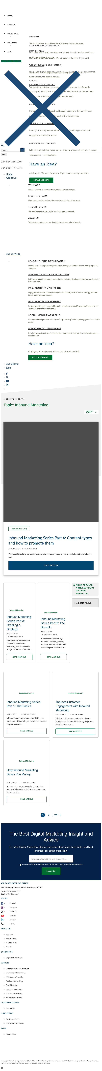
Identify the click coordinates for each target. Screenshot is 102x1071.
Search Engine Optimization (15, 973)
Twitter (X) (13, 911)
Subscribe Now (11, 1034)
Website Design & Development (17, 969)
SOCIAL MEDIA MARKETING (44, 315)
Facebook (13, 903)
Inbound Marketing (19, 529)
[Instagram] (7, 377)
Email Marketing (12, 985)
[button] (91, 412)
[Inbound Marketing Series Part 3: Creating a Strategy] (19, 594)
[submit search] (22, 150)
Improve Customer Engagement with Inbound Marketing (72, 706)
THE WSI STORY (37, 207)
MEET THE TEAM (37, 196)
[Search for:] (13, 150)
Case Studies (10, 1008)
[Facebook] (7, 374)
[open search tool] (40, 145)
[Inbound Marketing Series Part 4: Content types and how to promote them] (51, 471)
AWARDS (33, 218)
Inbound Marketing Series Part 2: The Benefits (53, 623)
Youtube (13, 915)
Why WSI (9, 934)
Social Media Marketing (14, 997)
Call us (12, 924)
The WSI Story (11, 939)
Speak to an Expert (12, 1019)
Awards (8, 947)
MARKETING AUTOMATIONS (44, 329)
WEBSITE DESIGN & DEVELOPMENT (45, 65)
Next (56, 815)
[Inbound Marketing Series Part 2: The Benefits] (53, 594)
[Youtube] (7, 381)
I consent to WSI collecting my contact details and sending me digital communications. (52, 865)
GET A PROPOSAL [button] (41, 180)
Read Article (51, 565)
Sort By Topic (90, 411)
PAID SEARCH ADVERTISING (44, 302)
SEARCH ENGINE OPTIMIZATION (44, 45)
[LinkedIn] (7, 385)
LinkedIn (13, 919)
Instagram (13, 907)
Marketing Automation (14, 989)
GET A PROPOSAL (11, 61)
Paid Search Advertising (14, 981)
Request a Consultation (14, 958)
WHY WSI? (34, 37)
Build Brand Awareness (14, 993)
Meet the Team (11, 943)
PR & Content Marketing (14, 977)
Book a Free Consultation (15, 1023)
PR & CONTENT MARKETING (44, 288)
